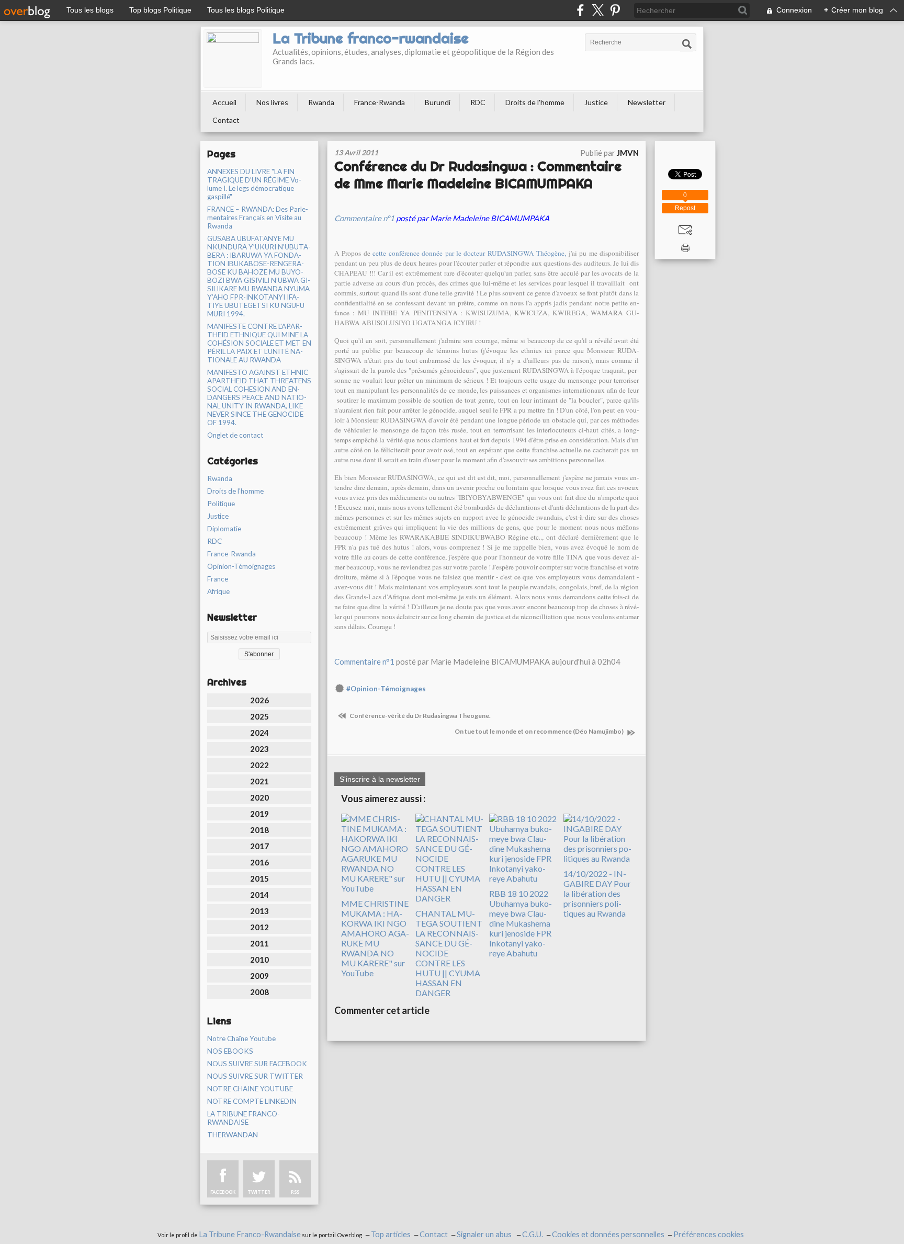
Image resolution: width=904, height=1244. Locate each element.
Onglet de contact (235, 435)
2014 (259, 894)
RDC (477, 102)
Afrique (218, 591)
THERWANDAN (232, 1135)
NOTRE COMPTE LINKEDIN (252, 1101)
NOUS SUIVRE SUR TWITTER (255, 1076)
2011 (259, 943)
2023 (259, 749)
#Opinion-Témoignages (386, 688)
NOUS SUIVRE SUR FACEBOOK (257, 1063)
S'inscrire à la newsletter (380, 779)
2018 (259, 830)
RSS (295, 1192)
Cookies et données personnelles (608, 1234)
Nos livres (272, 102)
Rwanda (321, 102)
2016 (259, 862)
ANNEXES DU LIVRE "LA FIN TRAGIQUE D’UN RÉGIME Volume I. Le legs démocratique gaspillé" (254, 184)
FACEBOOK (222, 1192)
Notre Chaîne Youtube (241, 1038)
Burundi (437, 102)
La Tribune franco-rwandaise (371, 38)
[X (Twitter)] (597, 10)
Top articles (391, 1234)
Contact (226, 120)
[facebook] (580, 10)
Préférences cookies (708, 1234)
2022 (259, 765)
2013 (259, 911)
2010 (259, 959)
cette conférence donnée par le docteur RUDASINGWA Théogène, (469, 253)
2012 (259, 927)
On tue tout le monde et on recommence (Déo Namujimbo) (540, 731)
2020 (259, 797)
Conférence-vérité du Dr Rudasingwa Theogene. (419, 716)
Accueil (224, 102)
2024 (259, 732)
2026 (259, 700)
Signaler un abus (485, 1234)
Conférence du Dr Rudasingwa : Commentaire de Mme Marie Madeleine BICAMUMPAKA (478, 174)
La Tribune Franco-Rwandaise (250, 1234)
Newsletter (646, 102)
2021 (259, 781)
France (217, 579)
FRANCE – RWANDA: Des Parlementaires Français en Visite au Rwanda (257, 217)
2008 (259, 992)
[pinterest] (615, 10)
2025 (259, 716)
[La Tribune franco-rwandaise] (233, 58)
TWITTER (258, 1192)
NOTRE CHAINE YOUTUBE (250, 1089)
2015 (259, 878)
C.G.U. (532, 1234)
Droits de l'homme (534, 102)
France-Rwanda (379, 102)
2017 (259, 846)
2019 (259, 813)
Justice (596, 102)
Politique (221, 503)
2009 (259, 975)
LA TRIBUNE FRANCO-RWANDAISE (243, 1118)
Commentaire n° (362, 218)
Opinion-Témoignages (241, 566)
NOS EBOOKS (230, 1051)
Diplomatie (224, 528)
